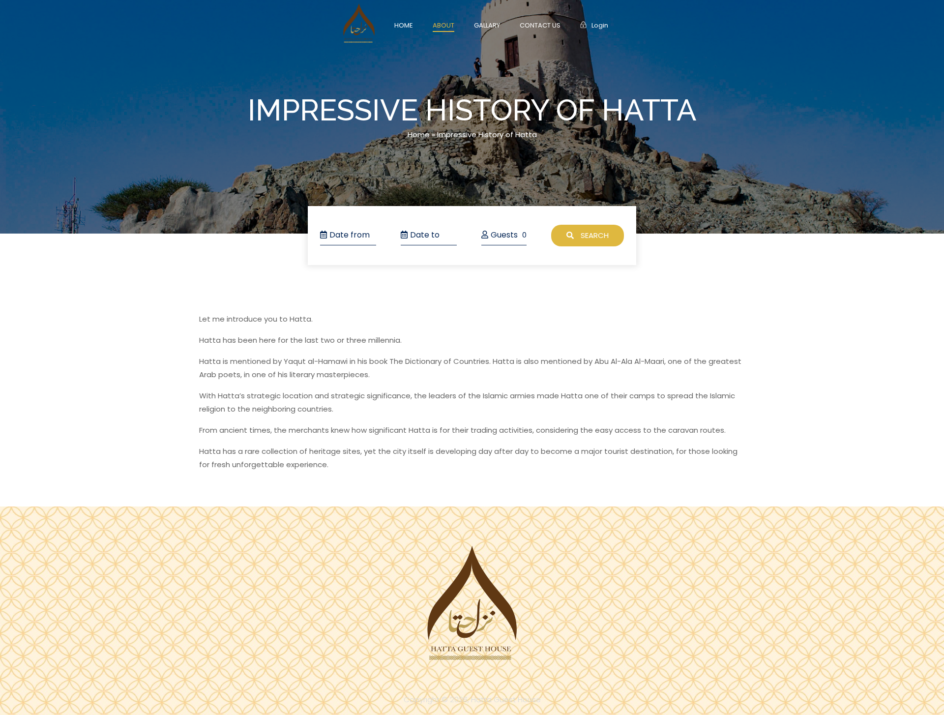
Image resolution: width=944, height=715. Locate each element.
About (443, 25)
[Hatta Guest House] (359, 23)
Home (403, 25)
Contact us (540, 25)
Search (594, 235)
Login (599, 25)
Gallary (487, 25)
